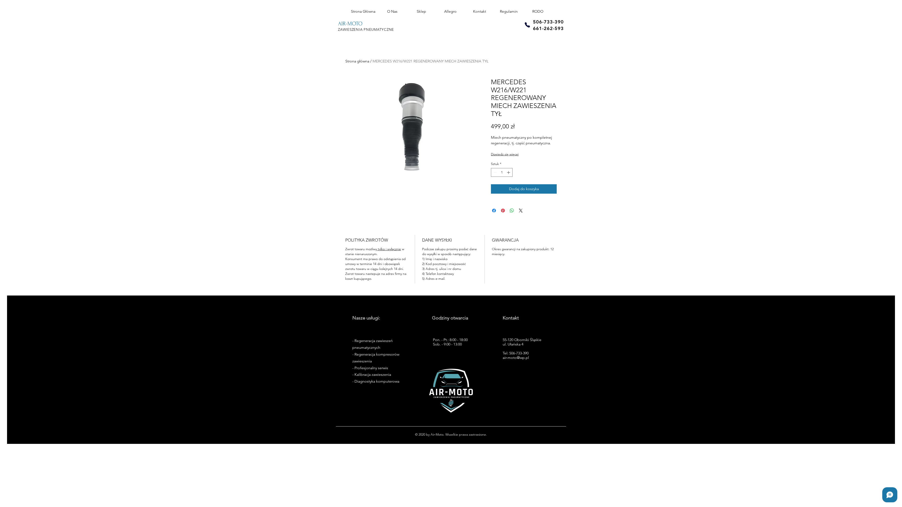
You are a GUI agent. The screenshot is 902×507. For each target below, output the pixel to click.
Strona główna (357, 61)
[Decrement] (495, 172)
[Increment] (509, 172)
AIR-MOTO (350, 23)
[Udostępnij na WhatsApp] (512, 210)
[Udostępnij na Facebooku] (494, 210)
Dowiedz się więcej (505, 154)
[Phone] (527, 24)
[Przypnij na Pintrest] (503, 210)
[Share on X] (521, 210)
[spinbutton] (502, 172)
